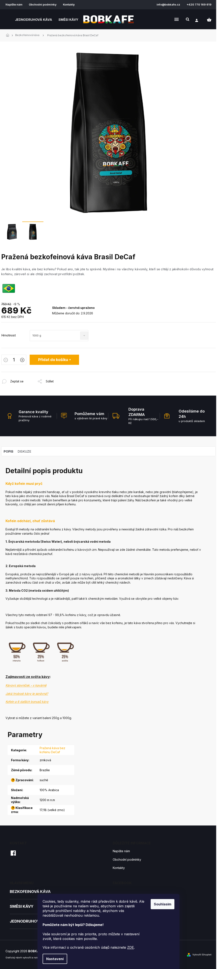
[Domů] (8, 35)
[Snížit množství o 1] (5, 360)
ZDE (130, 947)
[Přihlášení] (196, 20)
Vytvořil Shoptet (201, 954)
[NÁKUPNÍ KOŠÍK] (209, 19)
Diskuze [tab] (24, 451)
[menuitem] (33, 19)
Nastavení (55, 959)
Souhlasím (162, 904)
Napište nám (14, 4)
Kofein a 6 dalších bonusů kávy (27, 701)
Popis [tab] (8, 451)
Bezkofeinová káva (30, 891)
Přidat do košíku (53, 359)
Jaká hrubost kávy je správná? (27, 693)
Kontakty (69, 4)
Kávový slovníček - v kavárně (26, 685)
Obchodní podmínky (43, 4)
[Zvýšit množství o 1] (22, 360)
